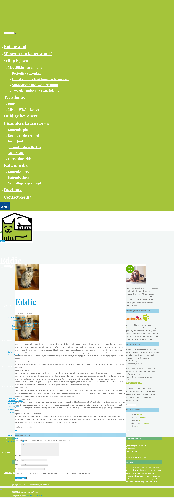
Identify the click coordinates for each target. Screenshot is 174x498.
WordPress (38, 496)
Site (16, 469)
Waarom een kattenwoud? (13, 286)
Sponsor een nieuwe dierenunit (23, 326)
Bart (139, 420)
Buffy (10, 352)
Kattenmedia (8, 424)
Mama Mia (12, 409)
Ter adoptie (8, 340)
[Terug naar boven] (1, 489)
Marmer (147, 423)
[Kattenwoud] (16, 242)
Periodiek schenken (19, 320)
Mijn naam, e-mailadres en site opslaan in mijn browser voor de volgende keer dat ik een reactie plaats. (54, 473)
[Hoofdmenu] (2, 241)
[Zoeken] (15, 33)
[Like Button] (16, 430)
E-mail (18, 464)
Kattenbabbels (13, 438)
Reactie (18, 455)
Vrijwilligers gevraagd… (16, 441)
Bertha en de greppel (15, 401)
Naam (17, 460)
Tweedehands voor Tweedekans (24, 329)
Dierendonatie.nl (131, 328)
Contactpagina (9, 473)
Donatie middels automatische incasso (26, 323)
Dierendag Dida (13, 412)
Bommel (139, 415)
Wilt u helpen (8, 306)
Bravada (29, 496)
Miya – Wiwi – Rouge (15, 355)
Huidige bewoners (10, 366)
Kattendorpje (13, 398)
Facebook (7, 453)
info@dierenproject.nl (134, 383)
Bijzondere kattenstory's (13, 386)
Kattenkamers (13, 435)
